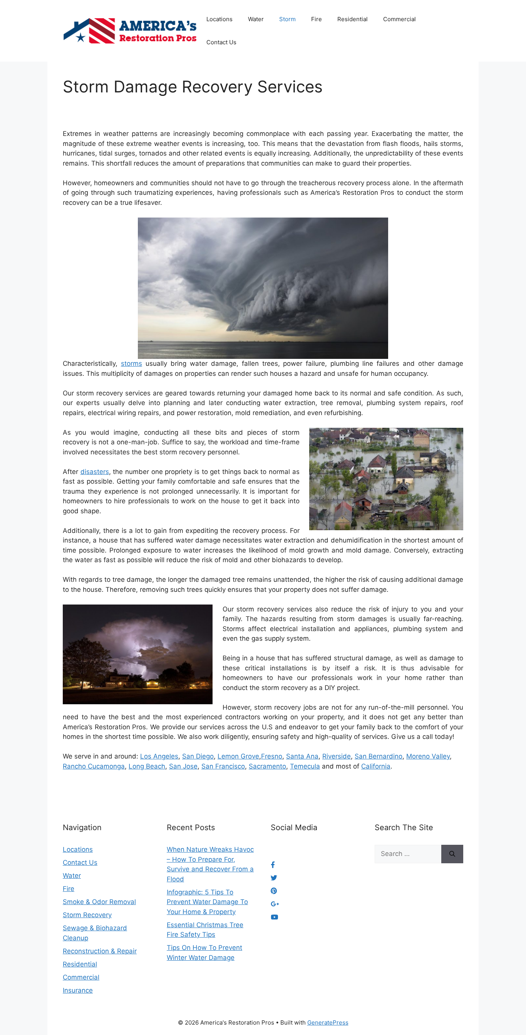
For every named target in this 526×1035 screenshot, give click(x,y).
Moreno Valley (428, 756)
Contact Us (221, 42)
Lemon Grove (238, 756)
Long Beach (147, 766)
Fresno (271, 756)
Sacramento (267, 766)
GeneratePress (327, 1022)
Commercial (399, 19)
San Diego (198, 756)
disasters (94, 472)
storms (131, 363)
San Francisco (223, 766)
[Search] (452, 854)
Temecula (305, 766)
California (375, 766)
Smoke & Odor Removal (99, 902)
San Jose (183, 766)
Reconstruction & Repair (100, 951)
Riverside (336, 756)
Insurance (78, 990)
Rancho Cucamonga (94, 766)
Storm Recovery (87, 915)
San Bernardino (378, 756)
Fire (316, 19)
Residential (352, 19)
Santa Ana (302, 756)
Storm (287, 19)
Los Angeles (159, 756)
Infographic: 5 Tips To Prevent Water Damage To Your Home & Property (207, 902)
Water (256, 19)
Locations (219, 19)
